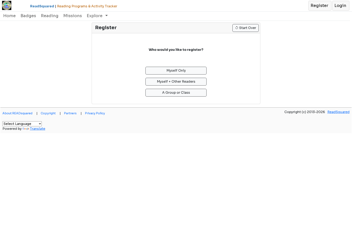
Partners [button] (73, 113)
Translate (37, 129)
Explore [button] (95, 15)
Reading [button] (49, 15)
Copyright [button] (51, 113)
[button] (320, 5)
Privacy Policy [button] (95, 113)
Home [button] (9, 15)
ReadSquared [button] (338, 112)
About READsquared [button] (19, 113)
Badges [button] (28, 15)
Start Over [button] (247, 28)
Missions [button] (72, 15)
